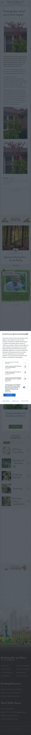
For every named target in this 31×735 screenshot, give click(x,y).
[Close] (27, 334)
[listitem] (15, 363)
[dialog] (15, 367)
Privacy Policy (24, 401)
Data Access (15, 401)
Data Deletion (6, 401)
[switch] (24, 366)
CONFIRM (9, 395)
